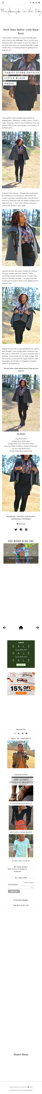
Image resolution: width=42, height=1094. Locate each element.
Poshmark (17, 871)
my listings (21, 869)
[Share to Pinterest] (26, 529)
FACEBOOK (11, 516)
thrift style (22, 524)
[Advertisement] (21, 597)
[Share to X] (15, 529)
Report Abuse (21, 1054)
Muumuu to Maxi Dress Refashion (21, 558)
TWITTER (20, 516)
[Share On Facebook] (21, 529)
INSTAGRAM (16, 519)
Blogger (25, 900)
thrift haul (19, 40)
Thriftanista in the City (18, 1087)
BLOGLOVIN (30, 516)
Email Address (20, 884)
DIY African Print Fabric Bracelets (21, 803)
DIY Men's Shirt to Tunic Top (21, 861)
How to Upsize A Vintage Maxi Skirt (21, 832)
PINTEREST (26, 519)
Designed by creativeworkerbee (21, 1090)
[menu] (3, 2)
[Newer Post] (4, 627)
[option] (21, 553)
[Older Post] (37, 627)
